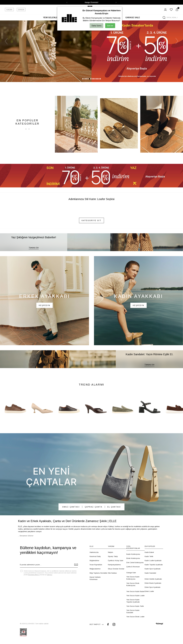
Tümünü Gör (34, 349)
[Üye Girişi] (165, 9)
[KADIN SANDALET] (76, 225)
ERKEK (21, 9)
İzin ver (110, 26)
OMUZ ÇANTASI (71, 608)
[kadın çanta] (91, 575)
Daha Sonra (96, 26)
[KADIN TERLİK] (119, 224)
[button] (82, 180)
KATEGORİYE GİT (91, 322)
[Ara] (164, 17)
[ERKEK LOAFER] (161, 225)
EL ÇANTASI (114, 608)
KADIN (9, 9)
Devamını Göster (26, 637)
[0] (177, 9)
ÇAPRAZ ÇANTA (93, 608)
